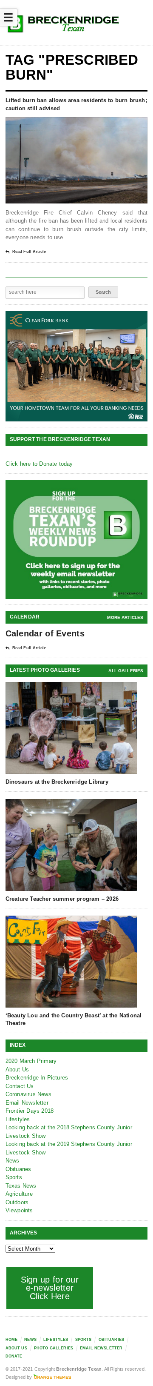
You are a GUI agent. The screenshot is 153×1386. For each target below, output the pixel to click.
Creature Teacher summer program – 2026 (62, 899)
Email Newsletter (27, 1103)
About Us (17, 1069)
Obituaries (18, 1169)
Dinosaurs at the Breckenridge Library (57, 782)
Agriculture (19, 1194)
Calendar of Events (45, 633)
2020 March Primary (31, 1061)
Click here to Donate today (39, 464)
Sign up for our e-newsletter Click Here (50, 1288)
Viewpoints (19, 1210)
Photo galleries (53, 1348)
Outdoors (17, 1202)
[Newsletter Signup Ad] (77, 539)
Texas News (21, 1186)
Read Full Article (29, 251)
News (13, 1160)
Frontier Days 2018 (30, 1111)
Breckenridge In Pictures (37, 1077)
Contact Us (20, 1086)
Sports (14, 1177)
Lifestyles (18, 1119)
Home (12, 1339)
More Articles (125, 617)
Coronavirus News (28, 1094)
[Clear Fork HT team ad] (77, 366)
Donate (14, 1356)
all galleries (125, 670)
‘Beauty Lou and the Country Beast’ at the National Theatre (74, 1019)
